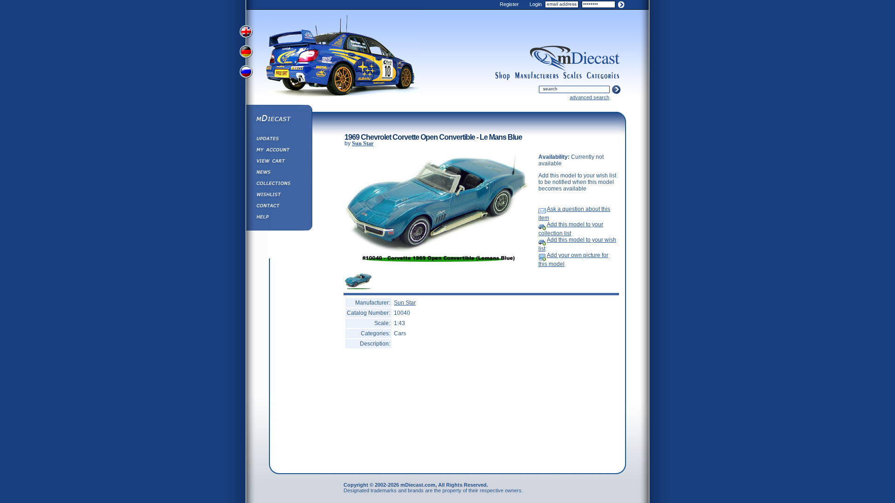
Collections (278, 184)
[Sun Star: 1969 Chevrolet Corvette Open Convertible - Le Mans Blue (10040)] (437, 264)
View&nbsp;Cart (278, 162)
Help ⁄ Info (278, 218)
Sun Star (362, 143)
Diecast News (278, 173)
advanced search (589, 97)
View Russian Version (247, 74)
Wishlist (278, 196)
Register (509, 4)
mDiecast (278, 119)
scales (572, 76)
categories (603, 76)
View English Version (247, 32)
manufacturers (536, 76)
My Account (278, 151)
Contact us (278, 207)
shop (503, 76)
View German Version (247, 53)
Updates (278, 140)
